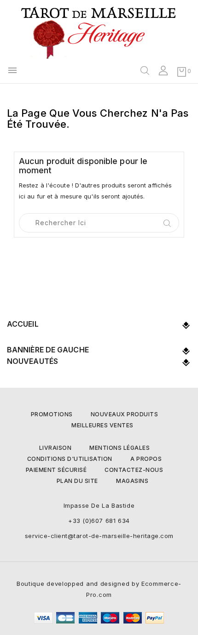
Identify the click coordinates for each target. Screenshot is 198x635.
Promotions (52, 414)
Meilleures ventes (102, 425)
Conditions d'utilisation (69, 458)
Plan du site (77, 480)
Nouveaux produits (124, 414)
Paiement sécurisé (56, 469)
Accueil (23, 324)
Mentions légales (119, 447)
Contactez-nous (134, 469)
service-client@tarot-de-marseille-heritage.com (99, 535)
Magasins (132, 480)
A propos (146, 458)
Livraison (55, 447)
